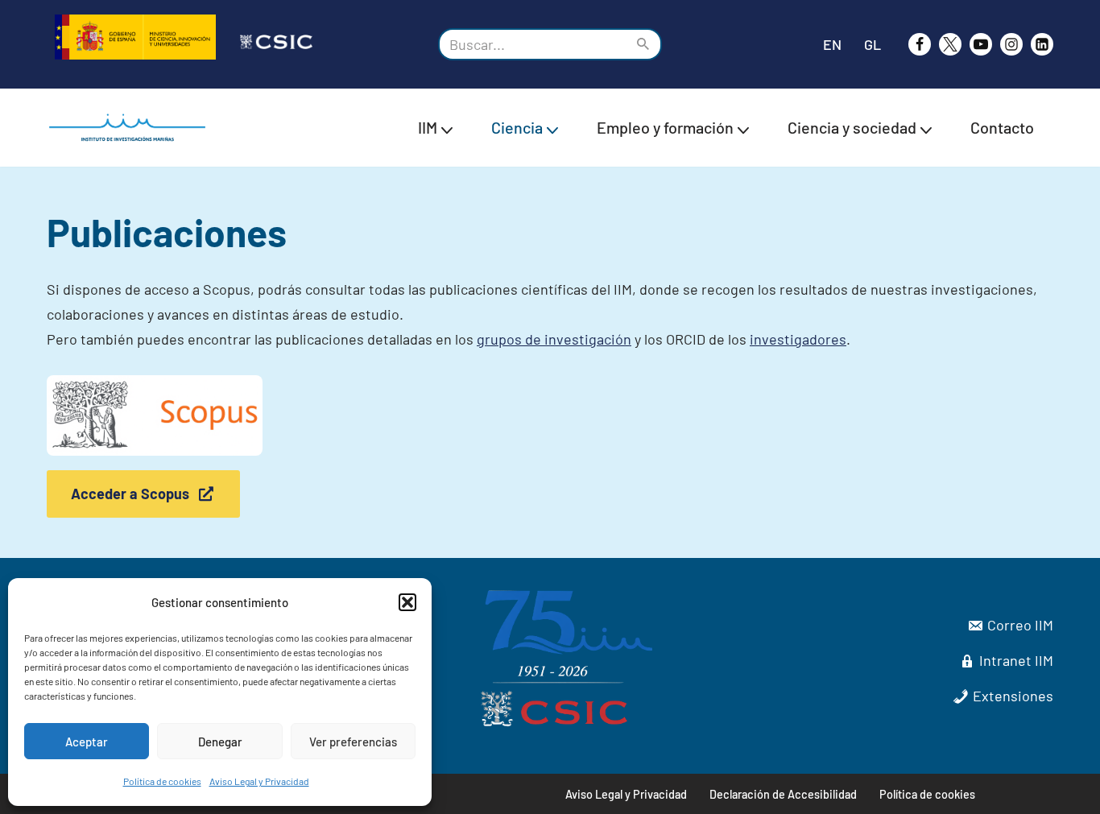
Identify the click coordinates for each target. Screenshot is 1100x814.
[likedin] (1042, 44)
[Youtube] (981, 44)
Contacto (1002, 127)
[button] (407, 602)
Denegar (220, 741)
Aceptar (86, 741)
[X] (950, 44)
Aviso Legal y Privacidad (259, 781)
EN (832, 44)
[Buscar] (644, 44)
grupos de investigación (554, 339)
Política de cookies (162, 781)
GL (872, 44)
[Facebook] (919, 44)
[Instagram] (1011, 44)
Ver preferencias (353, 741)
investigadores (798, 339)
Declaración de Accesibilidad (783, 794)
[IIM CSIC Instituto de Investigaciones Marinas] (131, 127)
